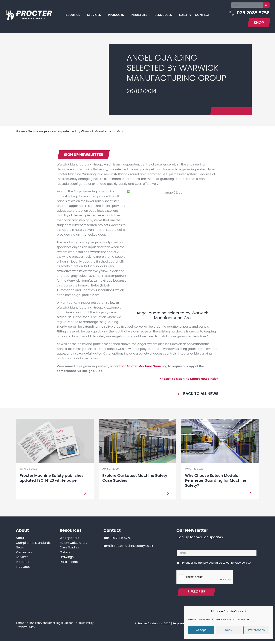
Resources (163, 15)
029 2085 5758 (253, 13)
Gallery (185, 15)
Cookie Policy (85, 623)
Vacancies (24, 552)
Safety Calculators (73, 542)
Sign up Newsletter (83, 155)
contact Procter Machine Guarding (140, 366)
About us (72, 15)
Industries (139, 15)
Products (116, 15)
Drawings (67, 557)
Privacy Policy (26, 627)
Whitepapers (69, 537)
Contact (202, 15)
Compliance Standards (33, 542)
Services (94, 15)
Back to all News (200, 394)
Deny (228, 630)
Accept (201, 630)
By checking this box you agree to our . (216, 563)
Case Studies (69, 547)
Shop (259, 23)
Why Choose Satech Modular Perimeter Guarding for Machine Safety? (215, 480)
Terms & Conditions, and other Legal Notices (44, 623)
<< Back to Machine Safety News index (189, 378)
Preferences (256, 630)
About (20, 537)
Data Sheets (69, 561)
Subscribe (196, 592)
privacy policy (240, 563)
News (20, 547)
